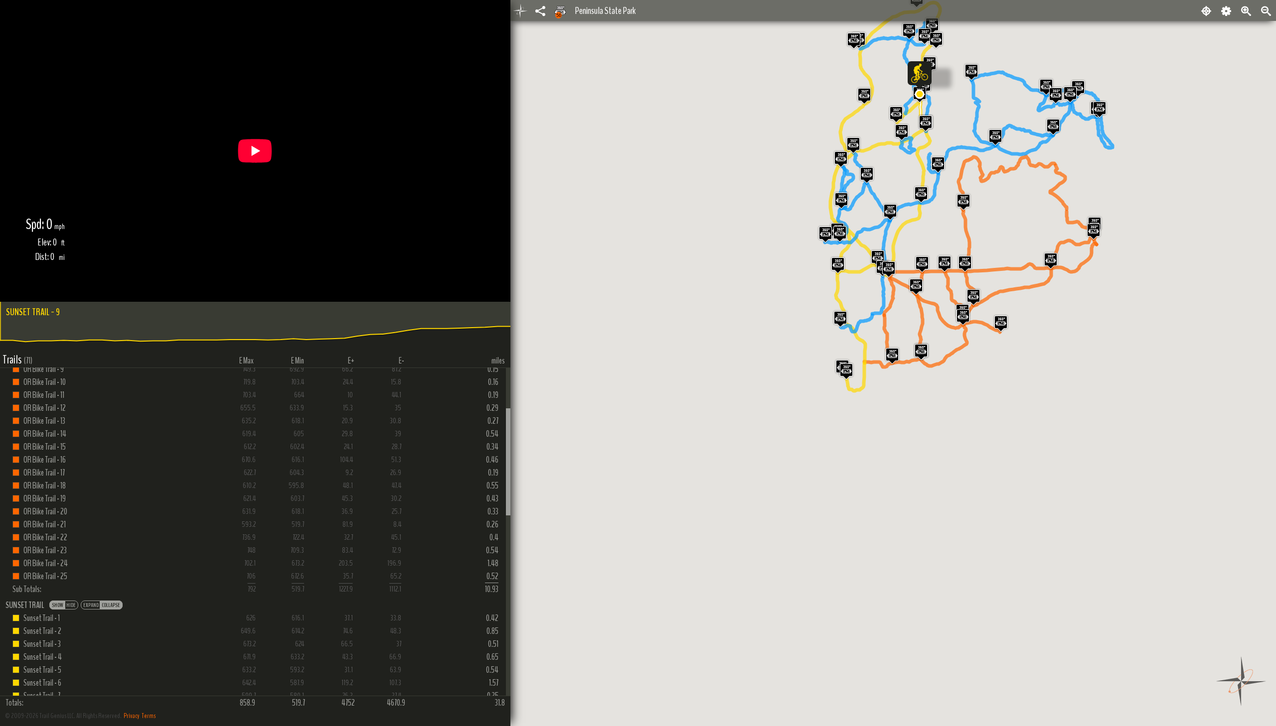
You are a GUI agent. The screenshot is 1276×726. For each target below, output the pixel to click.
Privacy (132, 716)
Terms (149, 716)
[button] (920, 94)
